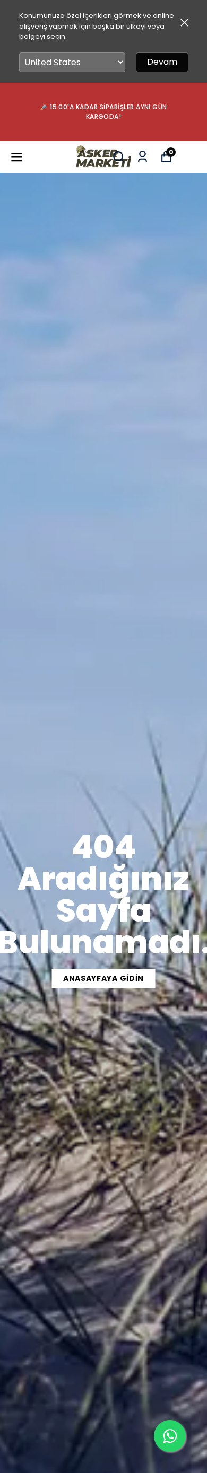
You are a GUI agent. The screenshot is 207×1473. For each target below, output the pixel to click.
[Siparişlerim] (142, 156)
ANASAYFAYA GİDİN (103, 978)
